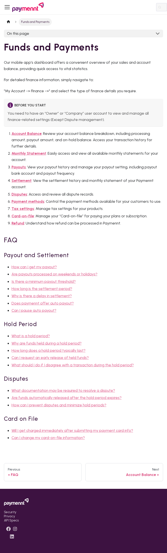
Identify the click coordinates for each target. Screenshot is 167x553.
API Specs (11, 520)
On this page (18, 33)
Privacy (9, 516)
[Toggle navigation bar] (7, 7)
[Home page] (8, 22)
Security (10, 512)
